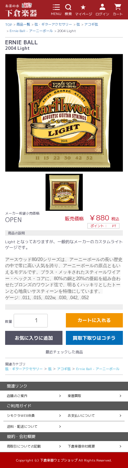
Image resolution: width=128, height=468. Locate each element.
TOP (8, 24)
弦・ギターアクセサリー (53, 24)
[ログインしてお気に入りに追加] (33, 338)
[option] (64, 113)
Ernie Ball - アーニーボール (31, 30)
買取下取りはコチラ (94, 338)
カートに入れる (94, 320)
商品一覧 (23, 24)
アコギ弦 (91, 24)
